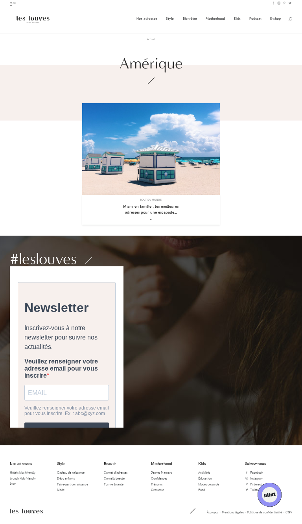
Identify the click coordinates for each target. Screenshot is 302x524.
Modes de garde (208, 484)
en (14, 2)
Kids (237, 18)
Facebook (273, 3)
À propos (212, 512)
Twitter (289, 3)
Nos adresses (146, 18)
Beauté (110, 463)
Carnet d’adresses (115, 472)
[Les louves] (33, 19)
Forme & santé (113, 484)
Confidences (159, 478)
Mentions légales (233, 512)
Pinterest (284, 3)
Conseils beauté (114, 478)
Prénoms (156, 484)
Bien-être (190, 18)
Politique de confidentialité (264, 512)
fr (11, 2)
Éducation (205, 478)
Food (201, 489)
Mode (60, 489)
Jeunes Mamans (161, 472)
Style (170, 18)
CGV (288, 512)
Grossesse (157, 489)
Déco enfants (66, 478)
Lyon (13, 483)
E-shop (275, 18)
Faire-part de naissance (72, 484)
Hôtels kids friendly (22, 472)
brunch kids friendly (23, 478)
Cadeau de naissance (71, 472)
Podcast (255, 18)
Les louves (26, 511)
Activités (204, 472)
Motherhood (215, 18)
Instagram (278, 3)
